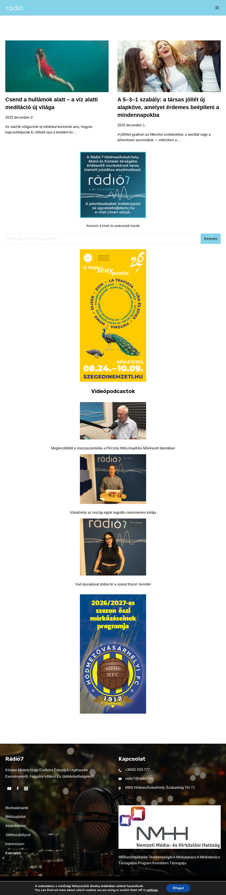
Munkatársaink (16, 808)
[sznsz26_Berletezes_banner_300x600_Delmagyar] (113, 380)
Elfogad (178, 888)
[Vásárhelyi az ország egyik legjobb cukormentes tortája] (113, 479)
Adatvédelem (15, 826)
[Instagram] (26, 788)
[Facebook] (18, 788)
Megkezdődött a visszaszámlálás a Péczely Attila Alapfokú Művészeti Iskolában (113, 448)
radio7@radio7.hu (139, 778)
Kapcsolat (13, 853)
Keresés (210, 239)
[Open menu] (217, 8)
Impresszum (14, 844)
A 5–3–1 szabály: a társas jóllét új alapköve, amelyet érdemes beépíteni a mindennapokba (168, 107)
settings (152, 890)
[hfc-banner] (113, 712)
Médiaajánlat (15, 817)
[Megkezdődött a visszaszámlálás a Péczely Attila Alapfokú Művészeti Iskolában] (113, 421)
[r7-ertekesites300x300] (113, 217)
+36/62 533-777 (137, 769)
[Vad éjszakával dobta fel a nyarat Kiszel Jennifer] (113, 547)
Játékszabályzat (17, 835)
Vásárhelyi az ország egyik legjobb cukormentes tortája (113, 512)
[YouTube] (9, 788)
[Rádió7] (16, 7)
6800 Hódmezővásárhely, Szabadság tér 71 (160, 787)
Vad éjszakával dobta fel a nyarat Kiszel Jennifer (113, 584)
